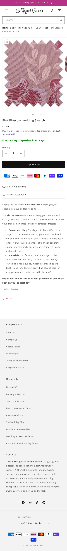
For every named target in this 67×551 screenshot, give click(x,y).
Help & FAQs (12, 387)
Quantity (6, 147)
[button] (6, 10)
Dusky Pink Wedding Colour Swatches (29, 27)
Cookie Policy (13, 346)
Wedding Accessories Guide (20, 436)
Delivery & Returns (15, 394)
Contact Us (11, 339)
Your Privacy (12, 353)
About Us (11, 332)
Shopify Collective (15, 367)
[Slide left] (26, 114)
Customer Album (14, 415)
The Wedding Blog (15, 422)
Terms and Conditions (17, 360)
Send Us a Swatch (15, 401)
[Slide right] (40, 114)
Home (5, 27)
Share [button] (9, 298)
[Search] (61, 20)
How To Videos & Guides (18, 429)
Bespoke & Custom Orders (19, 408)
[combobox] (33, 20)
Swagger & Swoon (36, 545)
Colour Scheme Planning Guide (22, 443)
